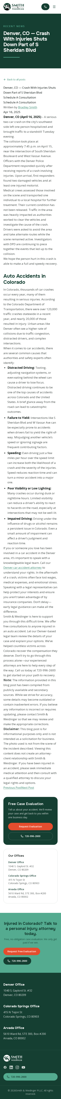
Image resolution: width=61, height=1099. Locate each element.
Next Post (27, 787)
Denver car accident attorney (22, 567)
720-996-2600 (32, 836)
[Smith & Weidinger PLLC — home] (13, 6)
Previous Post (12, 787)
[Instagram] (17, 1067)
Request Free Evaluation (21, 951)
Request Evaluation (30, 826)
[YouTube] (23, 1067)
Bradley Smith (27, 107)
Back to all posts (16, 79)
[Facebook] (5, 1067)
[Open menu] (54, 6)
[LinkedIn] (11, 1067)
